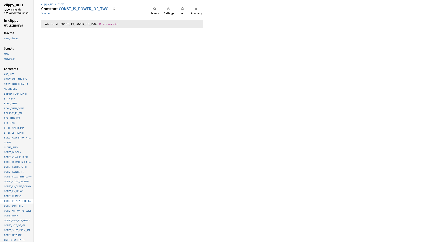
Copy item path (114, 9)
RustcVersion (109, 24)
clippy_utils (48, 4)
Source (45, 13)
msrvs (60, 4)
